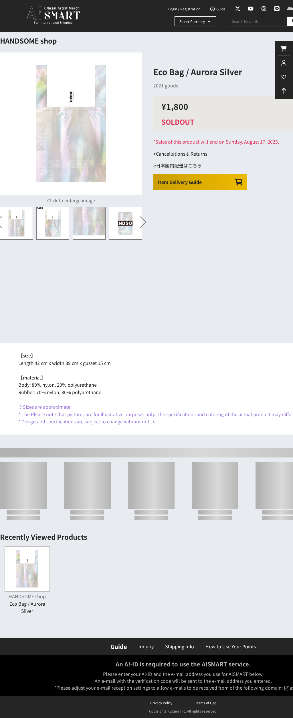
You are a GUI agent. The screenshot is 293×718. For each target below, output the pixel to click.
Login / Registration (184, 8)
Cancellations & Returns (181, 153)
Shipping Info (179, 646)
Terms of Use (205, 702)
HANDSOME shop (28, 41)
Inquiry (146, 646)
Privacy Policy (161, 702)
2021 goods (165, 85)
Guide (118, 646)
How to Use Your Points (230, 646)
